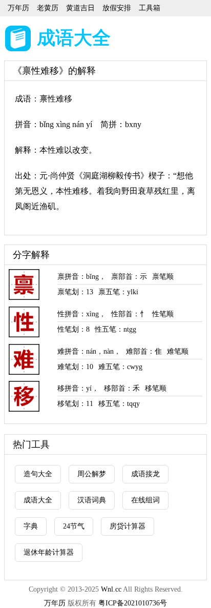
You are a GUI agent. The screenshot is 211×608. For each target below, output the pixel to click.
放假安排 (116, 8)
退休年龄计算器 (49, 552)
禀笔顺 (163, 276)
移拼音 (68, 388)
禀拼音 (68, 276)
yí (89, 388)
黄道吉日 (80, 8)
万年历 (18, 8)
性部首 (122, 314)
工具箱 (149, 8)
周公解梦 (91, 474)
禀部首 (122, 276)
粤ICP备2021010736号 (132, 603)
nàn (108, 351)
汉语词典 (91, 500)
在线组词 (145, 500)
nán (91, 351)
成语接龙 (145, 474)
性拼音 (68, 314)
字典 (31, 526)
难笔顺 (177, 351)
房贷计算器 (127, 526)
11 (89, 404)
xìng (92, 314)
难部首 (136, 351)
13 (89, 292)
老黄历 (47, 8)
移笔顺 (155, 388)
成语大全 (74, 38)
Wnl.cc (111, 589)
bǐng (92, 276)
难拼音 (68, 351)
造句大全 (38, 474)
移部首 (114, 388)
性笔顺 (163, 314)
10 (89, 367)
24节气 (74, 526)
